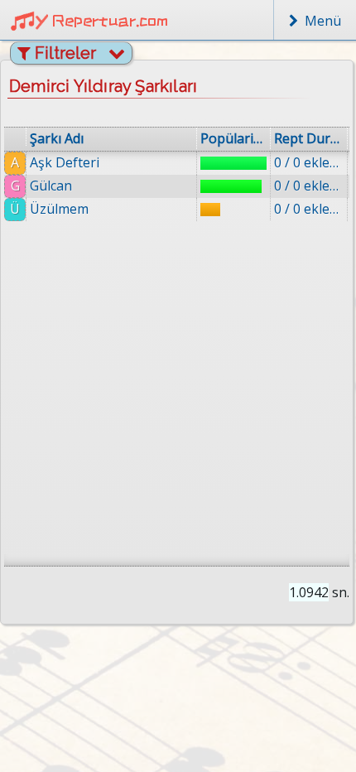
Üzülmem (59, 209)
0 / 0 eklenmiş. (309, 162)
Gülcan (51, 185)
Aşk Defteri (64, 162)
